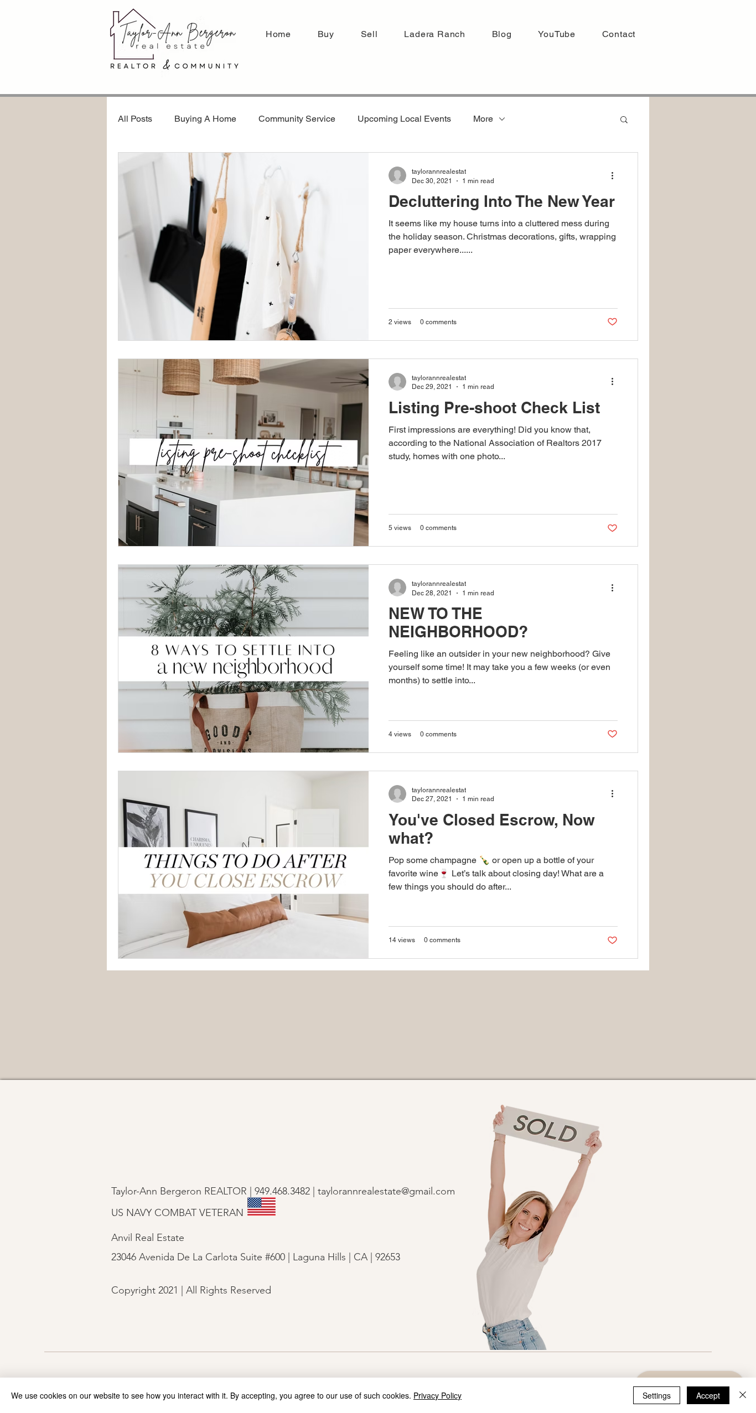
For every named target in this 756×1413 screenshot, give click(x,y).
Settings (657, 1395)
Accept (708, 1395)
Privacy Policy (437, 1395)
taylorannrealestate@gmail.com (386, 1191)
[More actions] (616, 175)
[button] (369, 34)
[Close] (742, 1395)
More (483, 118)
